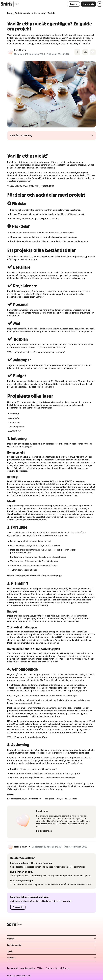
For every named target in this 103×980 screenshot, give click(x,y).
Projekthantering (23, 737)
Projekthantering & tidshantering (30, 13)
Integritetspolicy (27, 968)
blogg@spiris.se (44, 831)
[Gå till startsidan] (10, 4)
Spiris (22, 952)
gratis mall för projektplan (41, 186)
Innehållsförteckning (26, 135)
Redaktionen (20, 50)
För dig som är (22, 946)
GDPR (68, 481)
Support (22, 958)
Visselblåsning (62, 968)
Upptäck (22, 939)
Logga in (73, 4)
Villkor (40, 968)
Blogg (10, 13)
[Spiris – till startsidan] (51, 924)
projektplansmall (47, 597)
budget (44, 381)
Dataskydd (12, 968)
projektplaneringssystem (43, 352)
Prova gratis (88, 4)
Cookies (49, 968)
